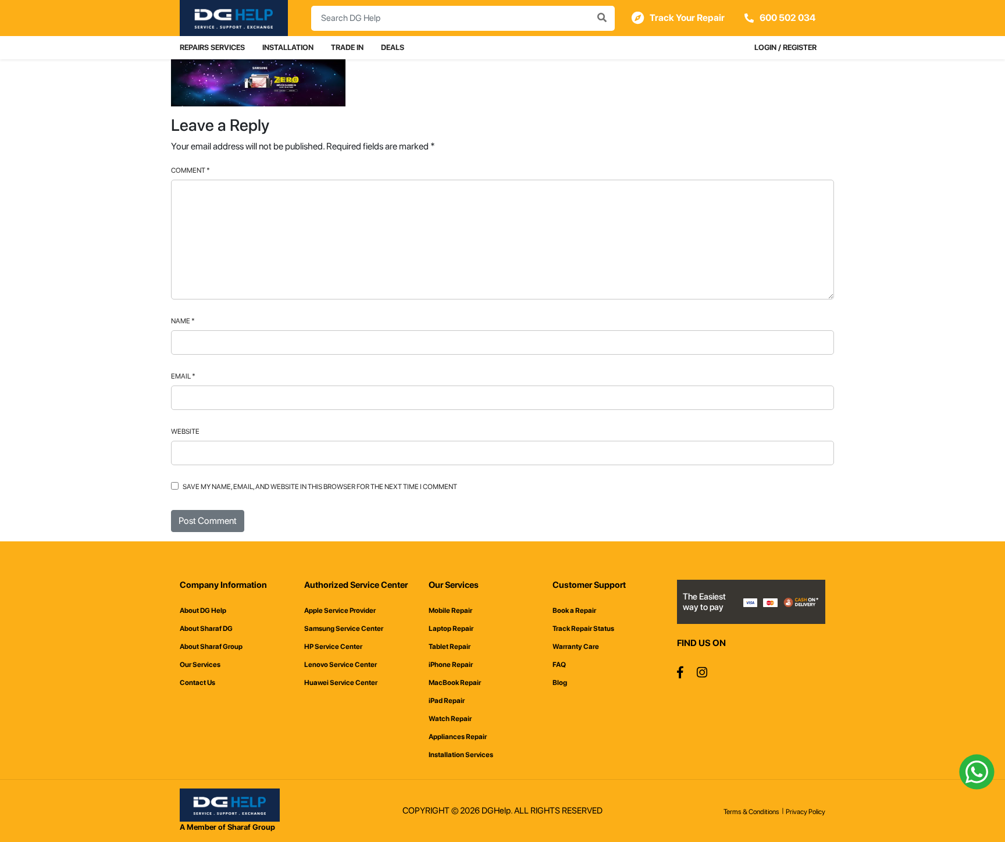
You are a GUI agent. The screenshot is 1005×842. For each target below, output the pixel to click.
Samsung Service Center (343, 629)
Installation (287, 47)
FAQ (559, 665)
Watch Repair (450, 719)
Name (183, 321)
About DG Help (203, 610)
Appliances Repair (458, 737)
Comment (190, 170)
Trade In (347, 47)
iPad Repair (447, 701)
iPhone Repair (451, 665)
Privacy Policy (805, 812)
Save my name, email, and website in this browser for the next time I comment (320, 487)
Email (183, 376)
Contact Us (197, 683)
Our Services (200, 665)
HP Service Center (333, 647)
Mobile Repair (450, 610)
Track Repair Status (583, 629)
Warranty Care (576, 647)
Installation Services (461, 755)
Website (185, 431)
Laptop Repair (451, 629)
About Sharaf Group (211, 647)
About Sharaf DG (206, 629)
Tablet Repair (450, 647)
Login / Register (785, 47)
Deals (392, 47)
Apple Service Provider (340, 610)
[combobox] (463, 18)
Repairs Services (212, 47)
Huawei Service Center (340, 683)
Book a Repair (574, 610)
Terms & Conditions (751, 812)
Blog (560, 683)
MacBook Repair (455, 683)
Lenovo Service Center (340, 665)
